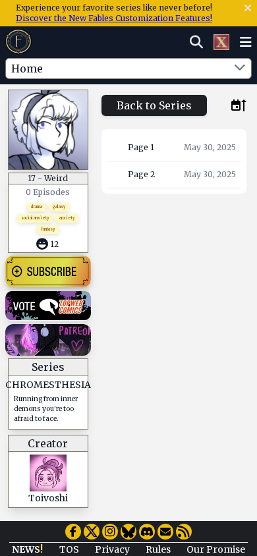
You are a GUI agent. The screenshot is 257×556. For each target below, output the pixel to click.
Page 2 (141, 174)
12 (54, 244)
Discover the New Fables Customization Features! (114, 18)
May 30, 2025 (210, 147)
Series (48, 367)
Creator (48, 443)
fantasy (48, 229)
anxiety (66, 218)
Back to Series (154, 105)
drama (36, 206)
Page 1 (141, 147)
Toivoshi (48, 498)
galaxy (59, 206)
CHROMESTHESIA (48, 385)
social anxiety (35, 218)
